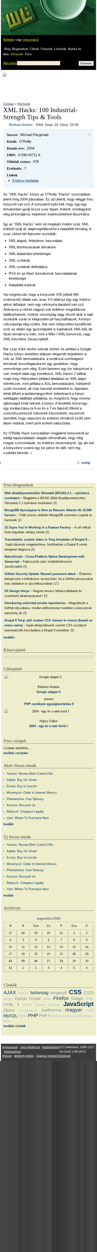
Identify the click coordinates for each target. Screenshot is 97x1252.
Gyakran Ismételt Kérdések (53, 1056)
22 (74, 953)
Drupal (34, 999)
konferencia (51, 1010)
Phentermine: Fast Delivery (25, 799)
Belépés (8, 39)
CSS (75, 992)
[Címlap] (19, 13)
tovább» (9, 637)
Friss (28, 54)
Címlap (8, 104)
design (8, 999)
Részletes (10, 63)
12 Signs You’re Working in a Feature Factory (37, 527)
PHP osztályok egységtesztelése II (49, 704)
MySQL (11, 1015)
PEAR (23, 1016)
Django (21, 999)
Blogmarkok (20, 49)
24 (10, 960)
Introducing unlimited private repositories (34, 603)
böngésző (58, 993)
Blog (7, 49)
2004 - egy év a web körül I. (49, 726)
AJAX (10, 992)
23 (87, 953)
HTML (89, 999)
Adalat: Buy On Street (22, 780)
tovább (8, 824)
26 (35, 960)
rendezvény (70, 1016)
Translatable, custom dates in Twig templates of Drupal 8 (45, 539)
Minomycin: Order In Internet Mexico (32, 792)
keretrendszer (28, 1010)
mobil (90, 1010)
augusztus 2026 (49, 918)
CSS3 (89, 993)
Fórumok (47, 49)
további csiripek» (16, 753)
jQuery (9, 1010)
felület (47, 999)
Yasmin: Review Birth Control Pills (30, 773)
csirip (85, 462)
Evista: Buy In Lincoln (22, 786)
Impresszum (10, 1047)
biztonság (39, 992)
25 (23, 960)
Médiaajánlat (12, 1051)
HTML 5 (11, 1005)
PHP (33, 1015)
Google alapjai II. (48, 692)
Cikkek (34, 49)
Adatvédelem (50, 1047)
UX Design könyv (16, 591)
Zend (7, 1021)
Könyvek (17, 54)
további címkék (15, 1026)
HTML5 (27, 1005)
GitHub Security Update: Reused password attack (40, 574)
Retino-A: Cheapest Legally (25, 811)
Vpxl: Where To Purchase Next (28, 818)
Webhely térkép (24, 1056)
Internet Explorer (47, 1005)
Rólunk (7, 1056)
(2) (19, 520)
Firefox (61, 998)
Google (77, 999)
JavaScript (78, 1004)
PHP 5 (44, 1016)
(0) (55, 503)
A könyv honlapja (25, 180)
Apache (23, 993)
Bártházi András (20, 125)
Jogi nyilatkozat (30, 1047)
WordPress (86, 1016)
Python (56, 1016)
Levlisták (60, 49)
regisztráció (31, 39)
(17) (56, 583)
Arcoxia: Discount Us (21, 805)
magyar (73, 1009)
